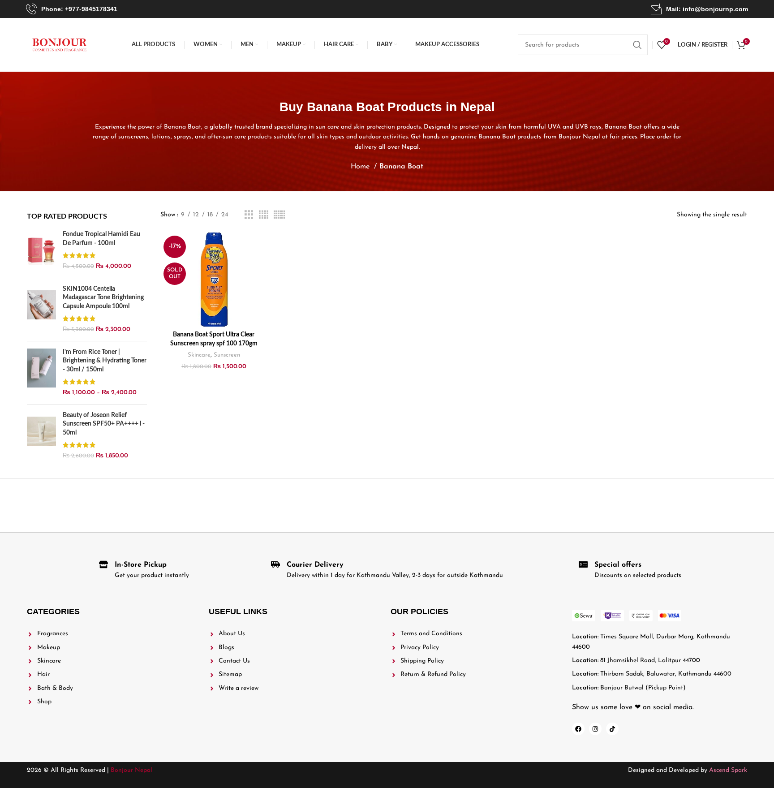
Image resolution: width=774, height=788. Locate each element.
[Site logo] (59, 44)
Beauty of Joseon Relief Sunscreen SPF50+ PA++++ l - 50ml (104, 424)
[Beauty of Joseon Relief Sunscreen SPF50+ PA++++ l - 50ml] (41, 436)
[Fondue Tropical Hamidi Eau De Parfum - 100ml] (41, 250)
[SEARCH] (637, 44)
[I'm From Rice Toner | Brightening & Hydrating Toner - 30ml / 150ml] (41, 372)
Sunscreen (227, 355)
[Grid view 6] (279, 215)
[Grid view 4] (263, 215)
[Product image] (213, 280)
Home (361, 166)
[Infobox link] (71, 9)
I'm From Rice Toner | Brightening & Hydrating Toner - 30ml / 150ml (104, 361)
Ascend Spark (728, 770)
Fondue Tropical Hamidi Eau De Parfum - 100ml (101, 238)
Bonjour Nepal (131, 770)
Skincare (199, 355)
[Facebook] (578, 729)
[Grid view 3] (249, 215)
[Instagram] (595, 729)
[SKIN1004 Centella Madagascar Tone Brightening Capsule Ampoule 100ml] (41, 309)
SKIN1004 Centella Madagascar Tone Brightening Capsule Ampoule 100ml (103, 298)
